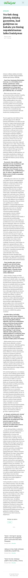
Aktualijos (6, 11)
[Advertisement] (14, 56)
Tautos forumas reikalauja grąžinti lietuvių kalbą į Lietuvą (13, 560)
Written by (7, 36)
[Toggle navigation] (23, 2)
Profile (9, 522)
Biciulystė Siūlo (7, 543)
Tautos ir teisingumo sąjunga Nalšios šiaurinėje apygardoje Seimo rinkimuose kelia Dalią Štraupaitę (13, 538)
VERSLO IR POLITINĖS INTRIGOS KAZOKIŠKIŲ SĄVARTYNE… (14, 550)
